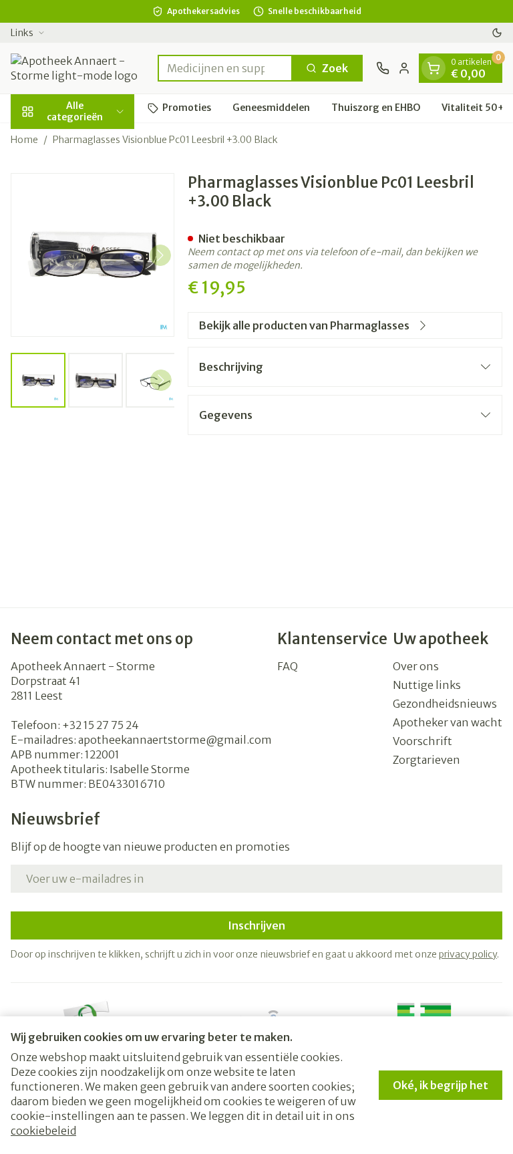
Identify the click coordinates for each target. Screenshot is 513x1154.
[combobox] (225, 68)
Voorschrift (422, 741)
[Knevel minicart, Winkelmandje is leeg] (433, 68)
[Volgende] (160, 255)
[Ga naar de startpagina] (77, 68)
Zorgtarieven (426, 759)
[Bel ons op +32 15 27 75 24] (382, 68)
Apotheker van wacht (447, 722)
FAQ (287, 666)
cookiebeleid (43, 1130)
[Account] (404, 68)
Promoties (186, 108)
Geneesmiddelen (271, 108)
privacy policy (468, 954)
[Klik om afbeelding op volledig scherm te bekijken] (92, 255)
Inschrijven (256, 925)
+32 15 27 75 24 (100, 725)
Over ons (416, 666)
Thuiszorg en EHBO (375, 108)
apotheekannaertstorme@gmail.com (175, 739)
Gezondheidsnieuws (445, 703)
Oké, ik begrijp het (440, 1085)
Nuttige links (427, 685)
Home (24, 140)
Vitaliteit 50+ (473, 108)
